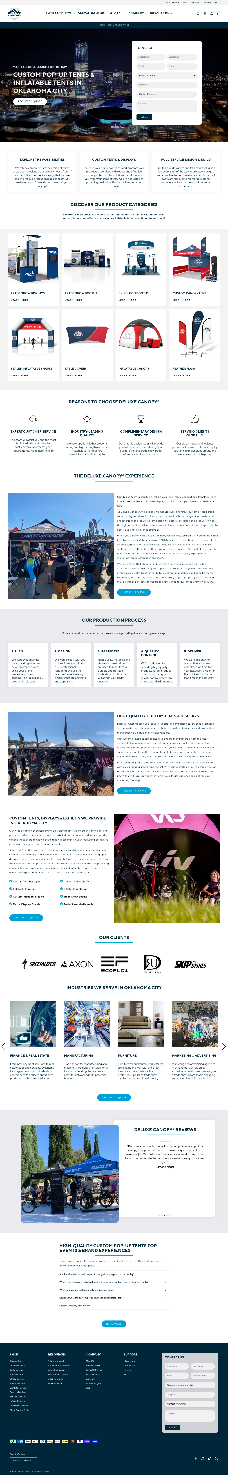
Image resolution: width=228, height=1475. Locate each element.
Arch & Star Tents (18, 1383)
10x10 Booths (16, 1370)
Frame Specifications (58, 1374)
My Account (130, 1361)
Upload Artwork (172, 2)
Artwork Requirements (59, 1365)
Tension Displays (18, 1397)
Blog (88, 1388)
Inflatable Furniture (19, 1406)
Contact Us (129, 1365)
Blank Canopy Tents (19, 1410)
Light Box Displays (18, 1388)
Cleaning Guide (55, 1379)
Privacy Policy (92, 1374)
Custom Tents (16, 1361)
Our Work (194, 2)
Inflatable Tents (17, 1365)
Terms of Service (94, 1370)
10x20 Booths (16, 1374)
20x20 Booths (17, 1379)
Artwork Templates (57, 1361)
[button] (60, 13)
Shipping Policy (93, 1365)
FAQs (126, 1374)
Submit (144, 117)
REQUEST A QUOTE (30, 101)
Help (185, 2)
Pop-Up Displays (18, 1392)
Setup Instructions (56, 1370)
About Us (90, 1361)
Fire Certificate (55, 1383)
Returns (128, 1370)
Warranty (90, 1379)
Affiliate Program (94, 1383)
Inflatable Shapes (18, 1401)
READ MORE (114, 1323)
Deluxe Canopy (24, 1472)
